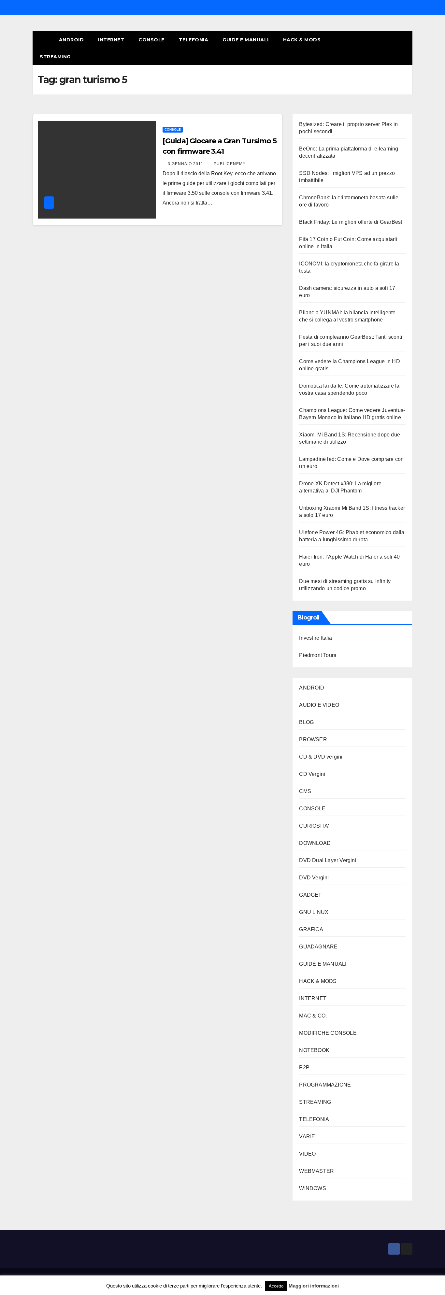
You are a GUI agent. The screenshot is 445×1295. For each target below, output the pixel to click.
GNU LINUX (313, 912)
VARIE (307, 1136)
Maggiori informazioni (314, 1285)
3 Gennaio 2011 (186, 164)
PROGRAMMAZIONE (325, 1085)
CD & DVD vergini (320, 757)
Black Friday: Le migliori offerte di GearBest (350, 222)
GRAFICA (311, 929)
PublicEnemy (230, 164)
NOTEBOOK (314, 1050)
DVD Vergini (314, 877)
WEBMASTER (316, 1171)
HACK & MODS (302, 40)
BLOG (306, 722)
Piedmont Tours (317, 655)
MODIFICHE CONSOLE (327, 1033)
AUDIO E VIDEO (319, 705)
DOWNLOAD (315, 843)
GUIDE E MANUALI (246, 40)
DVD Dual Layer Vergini (327, 860)
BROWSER (313, 739)
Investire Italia (315, 638)
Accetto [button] (276, 1286)
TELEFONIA (193, 40)
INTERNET (111, 40)
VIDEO (307, 1154)
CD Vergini (312, 774)
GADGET (310, 895)
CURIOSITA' (314, 826)
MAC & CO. (313, 1015)
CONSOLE (151, 40)
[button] (395, 48)
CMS (305, 791)
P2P (304, 1067)
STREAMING (55, 57)
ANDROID (71, 40)
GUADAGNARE (318, 946)
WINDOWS (312, 1188)
